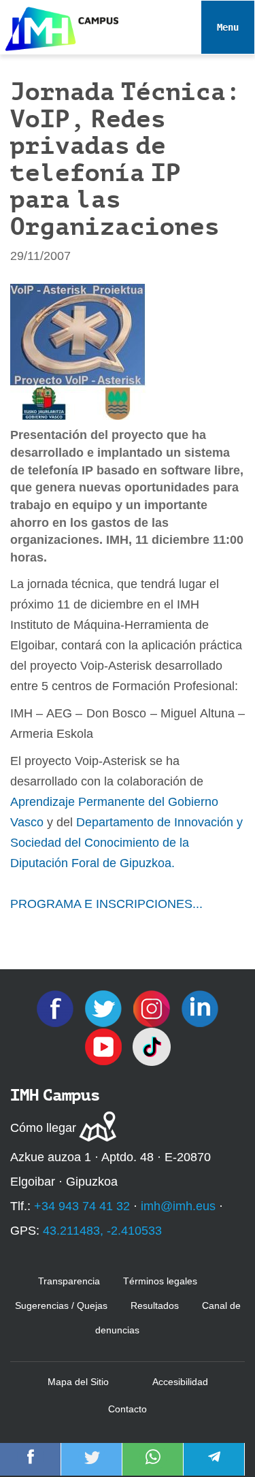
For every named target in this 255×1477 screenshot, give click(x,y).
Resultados (155, 1305)
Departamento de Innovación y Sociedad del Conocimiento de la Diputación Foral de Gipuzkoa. (126, 842)
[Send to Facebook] (30, 1466)
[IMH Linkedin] (199, 1008)
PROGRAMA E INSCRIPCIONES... (106, 904)
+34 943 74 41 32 (82, 1206)
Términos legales (160, 1281)
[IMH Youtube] (105, 1046)
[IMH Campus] (59, 25)
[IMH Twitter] (105, 1008)
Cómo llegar (43, 1128)
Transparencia (69, 1281)
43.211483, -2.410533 (102, 1230)
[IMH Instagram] (153, 1008)
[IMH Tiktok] (151, 1046)
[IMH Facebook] (57, 1008)
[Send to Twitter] (91, 1466)
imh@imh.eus (178, 1206)
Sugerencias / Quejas (61, 1305)
